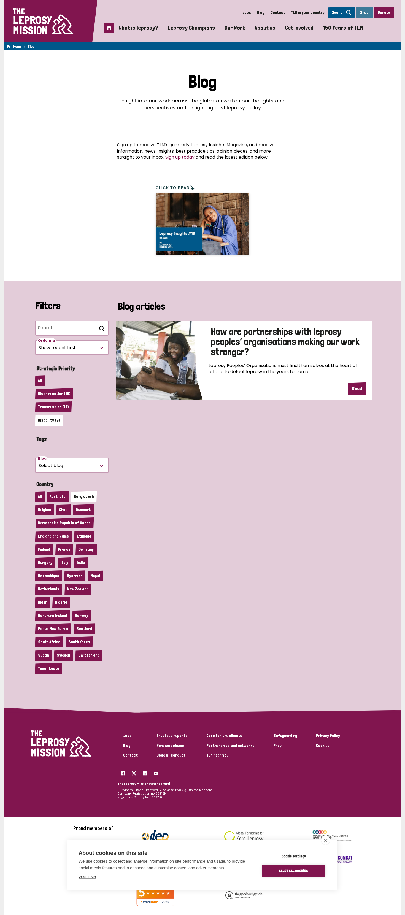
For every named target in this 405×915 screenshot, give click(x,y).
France (64, 549)
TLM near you (217, 755)
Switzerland (88, 655)
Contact (278, 12)
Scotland (84, 628)
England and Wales (53, 536)
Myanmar (74, 575)
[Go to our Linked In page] (145, 772)
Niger (42, 602)
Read (357, 388)
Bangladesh (84, 496)
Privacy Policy (328, 735)
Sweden (63, 655)
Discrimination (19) (54, 393)
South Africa (49, 641)
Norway (81, 615)
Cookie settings (294, 856)
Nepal (95, 575)
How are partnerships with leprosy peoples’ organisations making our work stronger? (285, 342)
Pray (277, 745)
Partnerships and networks (230, 745)
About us (265, 27)
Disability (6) (49, 420)
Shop (364, 12)
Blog (260, 12)
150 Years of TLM (343, 27)
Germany (86, 549)
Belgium (44, 509)
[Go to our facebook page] (123, 772)
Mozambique (48, 575)
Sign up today (180, 157)
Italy (64, 562)
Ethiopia (84, 536)
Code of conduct (170, 755)
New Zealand (77, 589)
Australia (58, 496)
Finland (44, 549)
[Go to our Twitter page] (134, 772)
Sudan (43, 655)
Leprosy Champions (191, 27)
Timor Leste (48, 668)
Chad (63, 509)
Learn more (87, 876)
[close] (325, 840)
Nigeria (61, 602)
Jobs (246, 12)
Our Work (235, 27)
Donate (384, 12)
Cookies (323, 745)
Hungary (45, 562)
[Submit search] (101, 327)
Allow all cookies (293, 870)
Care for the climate (224, 735)
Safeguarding (285, 735)
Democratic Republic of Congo (64, 522)
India (81, 562)
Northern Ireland (52, 615)
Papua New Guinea (53, 628)
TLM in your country (308, 12)
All (40, 380)
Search (338, 12)
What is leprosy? (138, 27)
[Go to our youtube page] (156, 772)
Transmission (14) (53, 406)
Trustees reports (172, 735)
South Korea (79, 641)
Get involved (299, 27)
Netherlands (48, 589)
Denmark (83, 509)
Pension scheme (170, 745)
